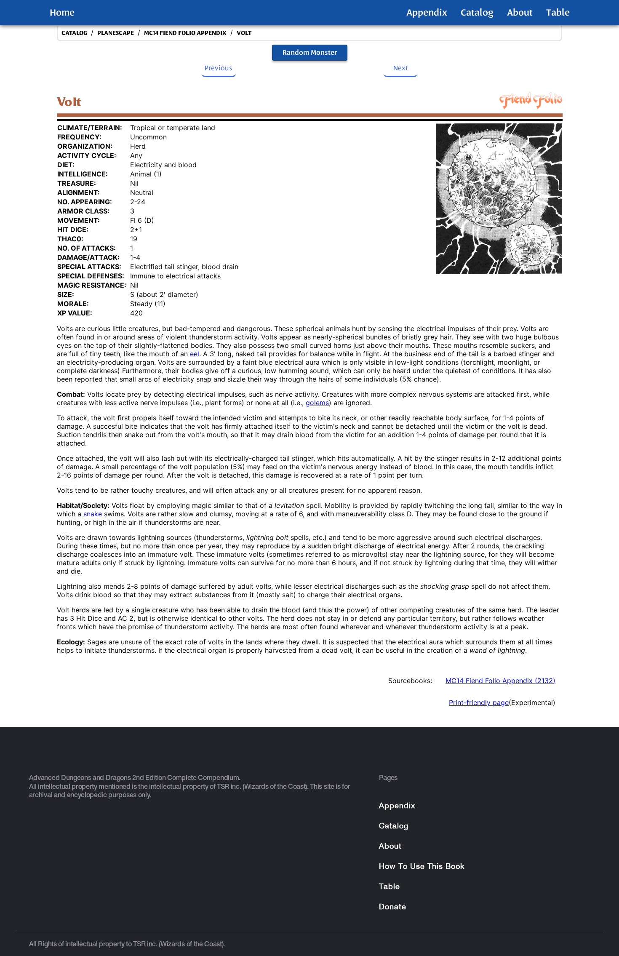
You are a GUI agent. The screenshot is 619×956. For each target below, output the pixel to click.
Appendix (426, 13)
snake (92, 514)
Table (558, 13)
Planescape (115, 33)
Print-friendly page (479, 702)
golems (317, 402)
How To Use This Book (421, 867)
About (520, 13)
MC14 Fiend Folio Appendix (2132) (500, 680)
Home (62, 13)
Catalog (477, 13)
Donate (392, 907)
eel (194, 354)
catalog (74, 33)
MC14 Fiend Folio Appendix (185, 33)
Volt (244, 33)
